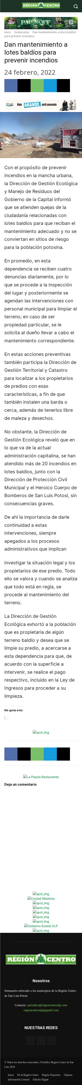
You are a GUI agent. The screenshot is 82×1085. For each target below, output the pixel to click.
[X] (24, 85)
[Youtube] (51, 1041)
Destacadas (21, 32)
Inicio (7, 32)
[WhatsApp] (37, 85)
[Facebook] (10, 85)
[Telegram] (50, 85)
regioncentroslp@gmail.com (41, 1010)
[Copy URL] (63, 85)
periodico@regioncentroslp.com (47, 1005)
